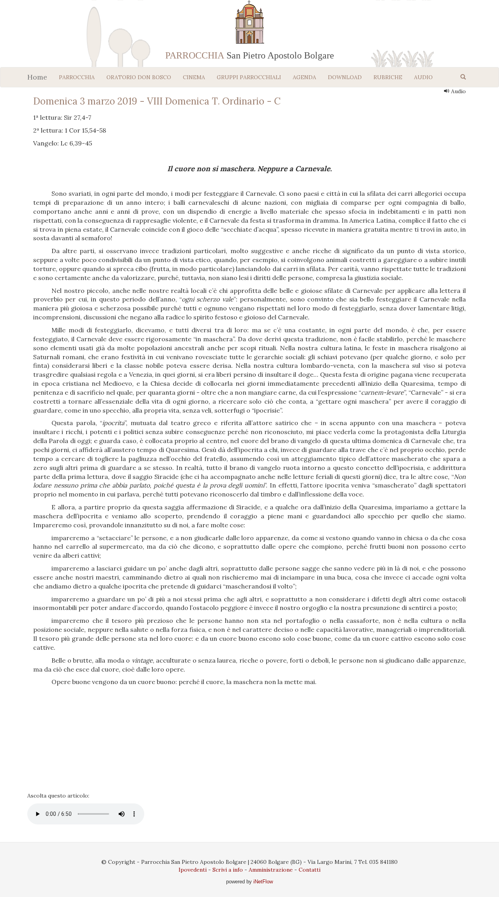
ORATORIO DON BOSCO (138, 77)
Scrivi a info (227, 869)
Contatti (309, 869)
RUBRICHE (387, 77)
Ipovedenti (193, 869)
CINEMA (194, 77)
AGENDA (304, 77)
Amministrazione (271, 869)
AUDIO (423, 77)
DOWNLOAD (345, 77)
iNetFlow (262, 882)
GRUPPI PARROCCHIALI (249, 77)
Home (37, 77)
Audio (457, 91)
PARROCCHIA (77, 77)
